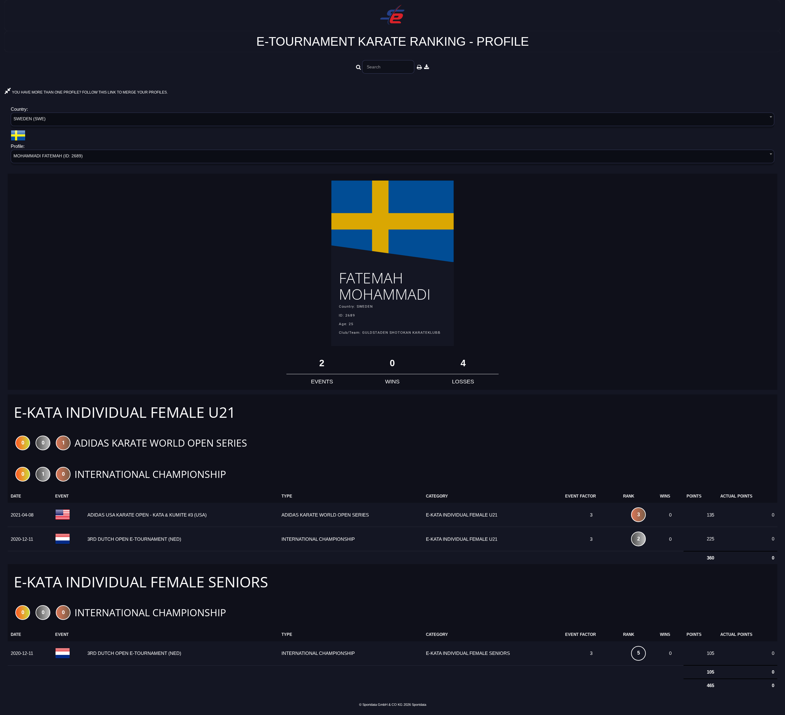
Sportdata (419, 704)
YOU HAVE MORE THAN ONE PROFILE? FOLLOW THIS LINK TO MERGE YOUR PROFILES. (89, 92)
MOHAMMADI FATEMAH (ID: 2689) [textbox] (48, 155)
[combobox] (392, 120)
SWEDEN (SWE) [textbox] (29, 118)
